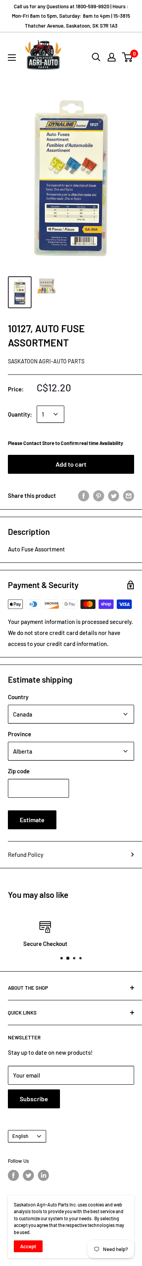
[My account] (112, 57)
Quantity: (20, 414)
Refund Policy (25, 854)
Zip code (19, 770)
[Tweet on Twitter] (113, 495)
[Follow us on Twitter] (28, 1175)
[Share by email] (128, 495)
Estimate (32, 819)
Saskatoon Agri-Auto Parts (46, 361)
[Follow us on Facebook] (13, 1175)
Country (18, 696)
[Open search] (96, 57)
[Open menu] (12, 57)
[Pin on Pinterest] (98, 495)
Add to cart (71, 464)
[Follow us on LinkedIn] (43, 1175)
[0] (128, 57)
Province (19, 733)
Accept (28, 1246)
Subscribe (34, 1098)
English (20, 1136)
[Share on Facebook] (83, 495)
